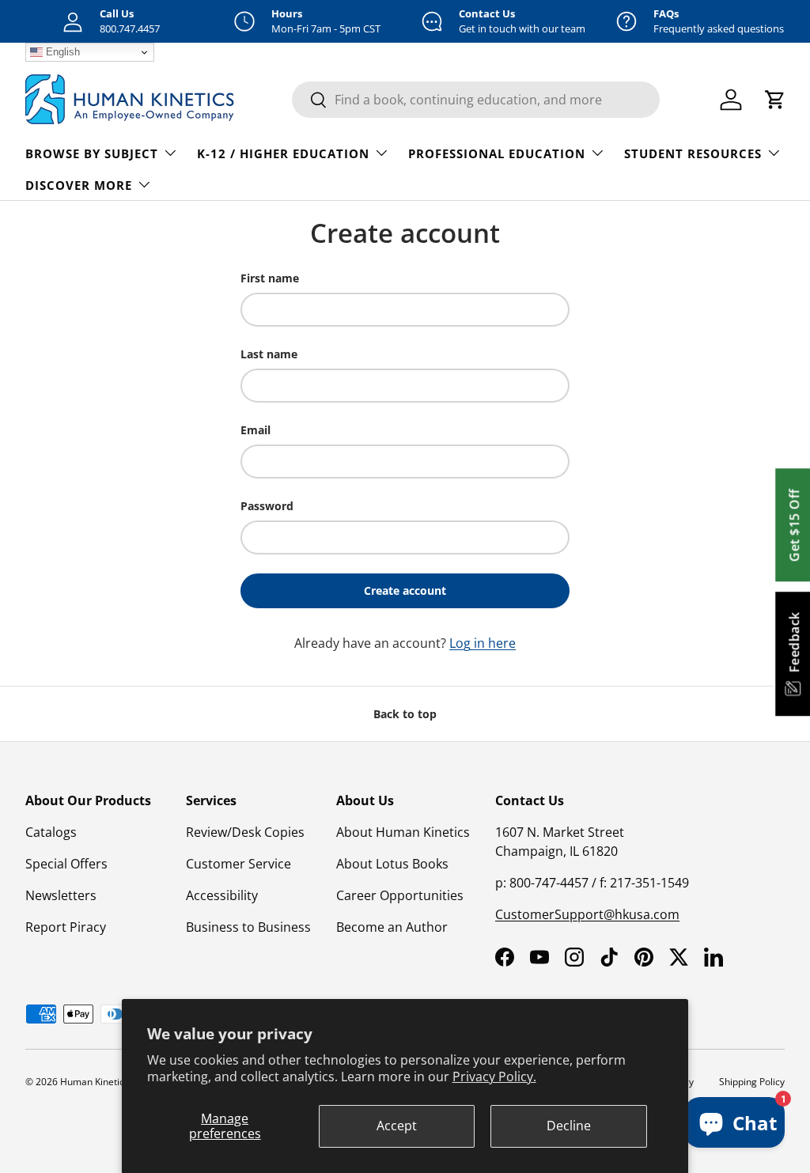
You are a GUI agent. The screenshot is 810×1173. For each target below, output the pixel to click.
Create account (405, 590)
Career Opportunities (400, 895)
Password (266, 505)
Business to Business (248, 927)
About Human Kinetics (403, 832)
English (61, 52)
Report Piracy (65, 927)
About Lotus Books (392, 863)
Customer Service (238, 863)
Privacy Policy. (494, 1076)
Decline (569, 1125)
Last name (268, 353)
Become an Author (392, 927)
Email (255, 429)
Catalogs (51, 832)
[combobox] (476, 99)
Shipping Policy (752, 1081)
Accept (397, 1125)
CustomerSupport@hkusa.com (587, 914)
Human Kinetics (94, 1081)
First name (269, 278)
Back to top (405, 713)
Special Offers (66, 863)
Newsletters (61, 895)
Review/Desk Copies (245, 832)
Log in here (482, 643)
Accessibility (222, 895)
